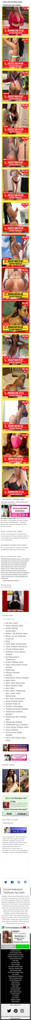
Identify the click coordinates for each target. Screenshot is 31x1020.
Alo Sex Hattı (15, 962)
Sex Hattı (15, 960)
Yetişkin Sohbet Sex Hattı (15, 956)
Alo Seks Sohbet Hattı (15, 966)
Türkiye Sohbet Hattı (15, 978)
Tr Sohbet (15, 995)
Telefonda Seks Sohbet (15, 976)
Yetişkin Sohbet (15, 999)
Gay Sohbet (15, 997)
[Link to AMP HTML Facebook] (12, 882)
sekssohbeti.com (15, 1018)
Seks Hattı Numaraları (8, 502)
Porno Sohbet (15, 964)
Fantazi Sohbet (15, 984)
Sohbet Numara (15, 950)
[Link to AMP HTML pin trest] (25, 882)
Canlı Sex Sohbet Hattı (15, 968)
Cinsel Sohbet (15, 993)
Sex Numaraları (15, 990)
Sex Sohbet (15, 974)
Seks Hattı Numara (15, 992)
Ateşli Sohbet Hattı (22, 502)
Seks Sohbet (15, 982)
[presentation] (26, 780)
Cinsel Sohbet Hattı (15, 952)
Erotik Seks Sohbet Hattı (15, 972)
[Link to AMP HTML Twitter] (6, 882)
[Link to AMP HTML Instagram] (19, 882)
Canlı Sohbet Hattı (15, 970)
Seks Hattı (15, 986)
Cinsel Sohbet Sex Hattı (15, 954)
